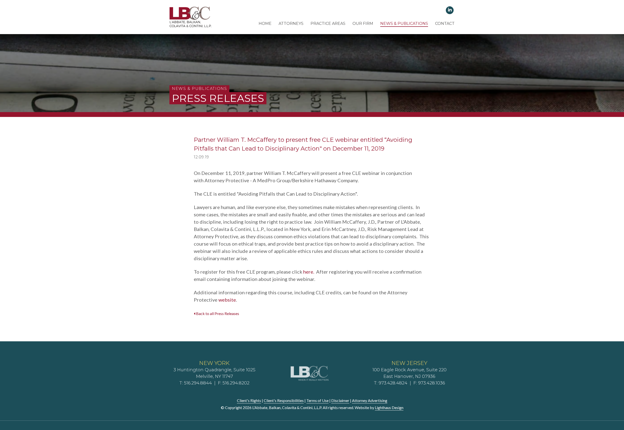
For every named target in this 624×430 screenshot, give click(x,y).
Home (265, 23)
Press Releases (218, 98)
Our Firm (362, 23)
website (227, 300)
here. (308, 272)
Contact (445, 23)
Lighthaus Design (389, 407)
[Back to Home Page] (190, 16)
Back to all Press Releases (217, 313)
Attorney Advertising (369, 400)
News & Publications (404, 23)
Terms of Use (317, 400)
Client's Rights (249, 400)
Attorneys (291, 23)
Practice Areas (328, 23)
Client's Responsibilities (284, 400)
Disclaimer (340, 400)
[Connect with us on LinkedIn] (450, 9)
